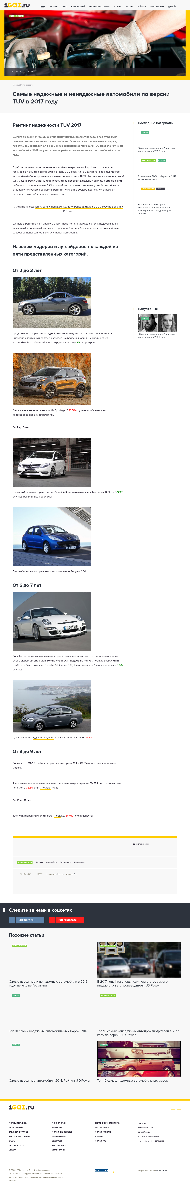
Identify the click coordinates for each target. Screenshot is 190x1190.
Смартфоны (58, 1150)
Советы (160, 189)
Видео (12, 1150)
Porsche (17, 656)
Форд (57, 815)
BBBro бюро (161, 1171)
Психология (58, 1123)
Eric (75, 874)
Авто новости (17, 16)
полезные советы (62, 1132)
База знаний (78, 7)
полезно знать (103, 1132)
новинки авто (59, 1137)
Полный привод (18, 1123)
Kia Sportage (57, 410)
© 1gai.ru (60, 874)
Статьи (117, 7)
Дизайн (172, 7)
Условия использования (148, 1137)
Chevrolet (45, 787)
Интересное (79, 862)
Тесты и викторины (99, 7)
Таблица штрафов (18, 1132)
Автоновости (16, 1145)
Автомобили (51, 862)
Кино (64, 7)
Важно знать (65, 862)
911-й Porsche (35, 763)
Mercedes (98, 492)
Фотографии (157, 7)
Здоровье (57, 1141)
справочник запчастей (107, 1123)
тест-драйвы (58, 1145)
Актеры (53, 7)
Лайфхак (141, 7)
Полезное (100, 1141)
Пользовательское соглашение (151, 1141)
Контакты (142, 1123)
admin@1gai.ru (144, 1132)
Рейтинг (39, 862)
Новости (57, 1128)
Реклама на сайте (145, 1128)
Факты (129, 7)
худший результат (43, 737)
